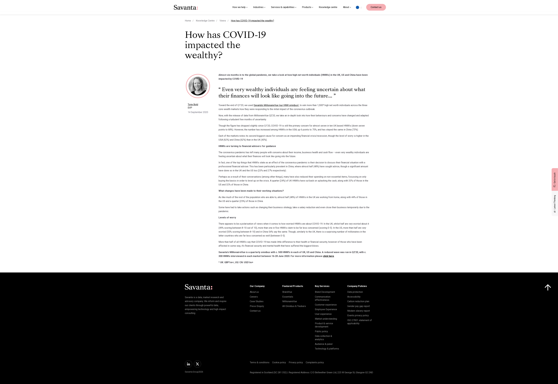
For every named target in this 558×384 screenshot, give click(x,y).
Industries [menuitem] (258, 7)
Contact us (376, 7)
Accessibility (354, 296)
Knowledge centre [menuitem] (328, 7)
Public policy (321, 331)
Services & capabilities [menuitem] (282, 7)
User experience (323, 314)
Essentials (287, 296)
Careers (254, 296)
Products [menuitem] (306, 7)
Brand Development (325, 292)
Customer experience (326, 304)
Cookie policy (279, 362)
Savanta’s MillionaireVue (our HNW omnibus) (276, 105)
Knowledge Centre (205, 20)
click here (328, 256)
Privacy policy (296, 362)
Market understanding (326, 318)
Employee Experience (326, 309)
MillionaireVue (289, 301)
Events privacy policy (358, 315)
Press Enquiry (257, 306)
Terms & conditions (259, 362)
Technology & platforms (327, 348)
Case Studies (256, 301)
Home (188, 20)
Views (223, 20)
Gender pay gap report (358, 306)
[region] (359, 7)
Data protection (355, 292)
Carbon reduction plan (358, 301)
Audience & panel (323, 344)
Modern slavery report (358, 310)
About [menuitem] (346, 7)
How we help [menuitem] (239, 7)
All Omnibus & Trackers (294, 306)
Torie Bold (193, 104)
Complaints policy (315, 362)
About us (254, 292)
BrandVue (287, 292)
